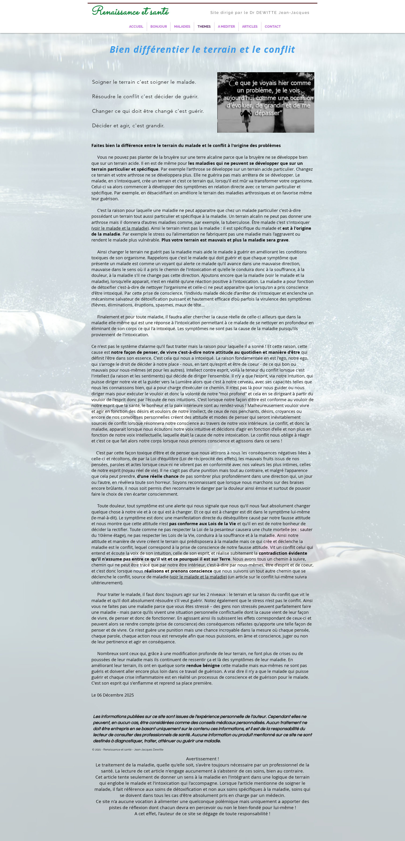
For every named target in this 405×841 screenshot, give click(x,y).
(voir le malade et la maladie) (120, 228)
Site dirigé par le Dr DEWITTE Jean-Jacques (260, 12)
